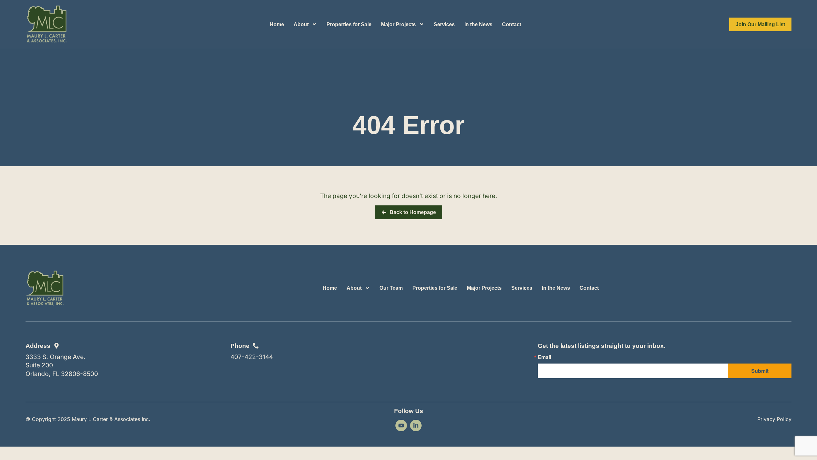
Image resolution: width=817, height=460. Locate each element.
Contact (511, 24)
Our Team (391, 288)
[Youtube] (401, 425)
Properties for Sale (348, 24)
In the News (478, 24)
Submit (759, 370)
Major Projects (398, 24)
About (301, 24)
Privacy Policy (774, 419)
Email (544, 357)
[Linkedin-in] (416, 425)
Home (277, 24)
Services (444, 24)
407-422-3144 (251, 357)
